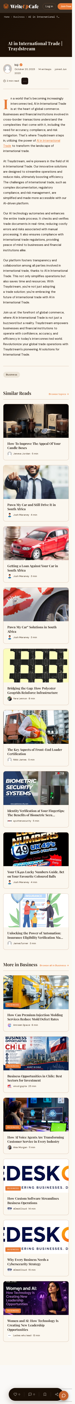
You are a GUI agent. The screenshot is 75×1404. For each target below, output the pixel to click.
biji (16, 65)
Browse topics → (59, 394)
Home (7, 17)
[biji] (7, 68)
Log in (49, 6)
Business (19, 17)
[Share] (57, 1394)
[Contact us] (63, 1395)
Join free (66, 6)
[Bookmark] (45, 1394)
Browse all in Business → (54, 965)
